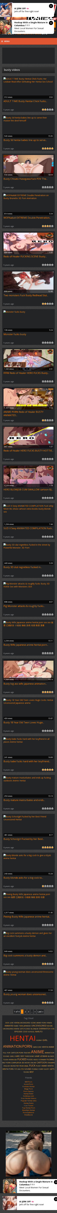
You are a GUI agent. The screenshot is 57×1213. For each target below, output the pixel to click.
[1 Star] (43, 109)
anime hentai (47, 1066)
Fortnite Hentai (28, 1086)
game (37, 1056)
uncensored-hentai (11, 1029)
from (21, 1066)
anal (26, 1066)
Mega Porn (28, 1089)
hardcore (37, 1047)
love (11, 1023)
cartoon (42, 1062)
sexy (22, 1056)
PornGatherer (28, 1112)
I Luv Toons (28, 1105)
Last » (40, 1011)
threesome (29, 1056)
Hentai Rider (28, 1094)
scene (33, 1023)
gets (52, 1069)
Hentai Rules (28, 1103)
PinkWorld (28, 1115)
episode (18, 1031)
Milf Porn (28, 1082)
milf (4, 1063)
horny (39, 1040)
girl (45, 1040)
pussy (38, 1066)
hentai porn (8, 1069)
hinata (49, 1023)
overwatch (44, 1028)
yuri (8, 1053)
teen (21, 1026)
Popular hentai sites (28, 1101)
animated (9, 1025)
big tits (21, 1069)
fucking (50, 1059)
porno (35, 1069)
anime (37, 1052)
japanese (27, 1026)
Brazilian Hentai (28, 1110)
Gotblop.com (28, 1096)
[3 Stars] (47, 109)
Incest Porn (28, 1084)
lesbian (43, 1056)
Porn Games (28, 1091)
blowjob (34, 1029)
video (35, 1060)
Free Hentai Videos (28, 1098)
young (26, 1072)
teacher (27, 1053)
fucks (30, 1059)
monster (15, 1066)
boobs (49, 1026)
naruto (39, 1031)
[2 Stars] (45, 109)
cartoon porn (17, 1053)
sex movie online (29, 1063)
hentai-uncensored (22, 1023)
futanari (42, 1059)
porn (27, 1046)
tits (16, 1069)
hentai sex (12, 1060)
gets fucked (25, 1029)
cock (25, 1031)
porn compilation (13, 1063)
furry (41, 1069)
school (31, 1032)
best (32, 1072)
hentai (23, 1038)
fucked (22, 1059)
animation (12, 1046)
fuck (32, 1065)
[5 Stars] (52, 109)
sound (27, 1069)
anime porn (41, 1023)
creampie (51, 1063)
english (7, 1066)
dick (7, 1023)
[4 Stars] (50, 109)
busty (46, 1069)
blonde (51, 1056)
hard (17, 1056)
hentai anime (48, 1047)
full (4, 1053)
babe (16, 1026)
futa (52, 1029)
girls (12, 1056)
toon (5, 1059)
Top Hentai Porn (28, 1108)
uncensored (39, 1025)
